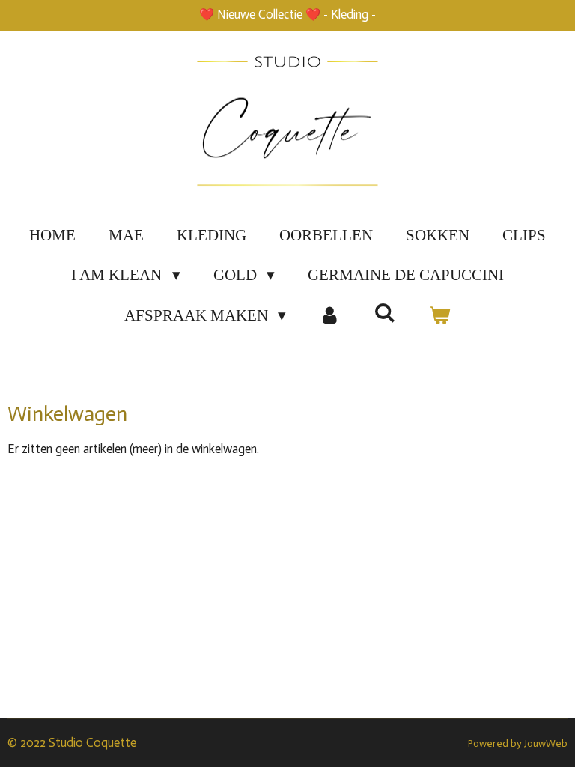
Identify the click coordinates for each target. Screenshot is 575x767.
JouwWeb (546, 743)
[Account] (329, 316)
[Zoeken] (385, 313)
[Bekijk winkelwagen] (439, 316)
